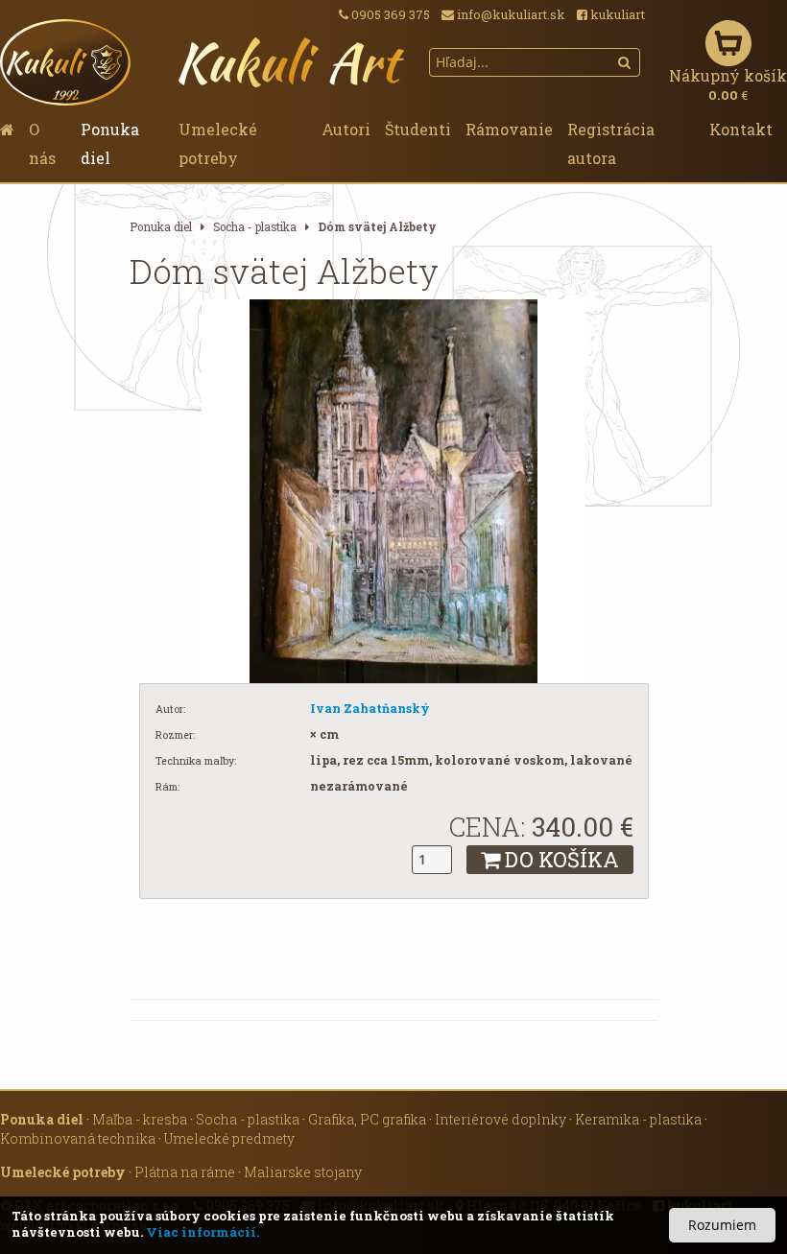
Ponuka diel (110, 143)
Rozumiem (722, 1225)
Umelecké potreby (218, 143)
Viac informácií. (202, 1232)
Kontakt (741, 129)
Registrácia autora (611, 143)
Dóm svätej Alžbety (377, 227)
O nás (42, 143)
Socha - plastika (255, 227)
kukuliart (616, 14)
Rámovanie (509, 129)
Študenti (418, 129)
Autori (346, 129)
